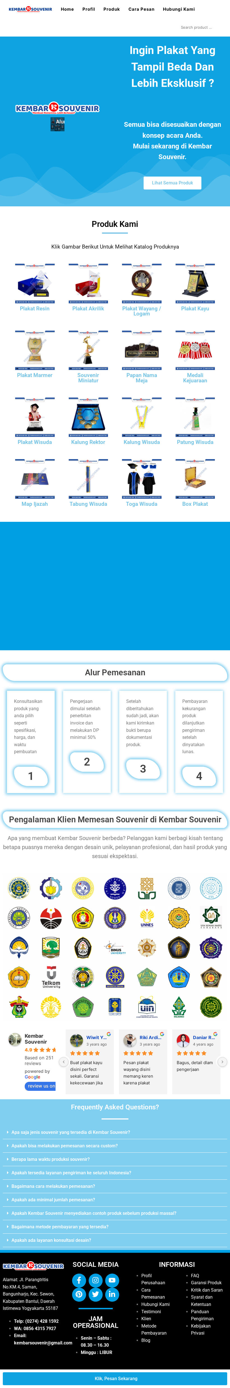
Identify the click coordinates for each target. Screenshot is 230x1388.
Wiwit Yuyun (97, 1037)
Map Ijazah (35, 504)
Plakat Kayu (195, 309)
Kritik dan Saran (207, 1290)
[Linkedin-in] (112, 1295)
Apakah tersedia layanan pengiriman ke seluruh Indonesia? (71, 1172)
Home (67, 9)
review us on (41, 1086)
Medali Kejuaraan (195, 378)
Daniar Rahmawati (204, 1037)
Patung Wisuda (195, 442)
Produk (112, 9)
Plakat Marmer (34, 375)
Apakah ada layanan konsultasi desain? (51, 1240)
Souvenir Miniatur (88, 378)
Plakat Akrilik (88, 309)
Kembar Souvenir (36, 1039)
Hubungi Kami (179, 9)
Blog (145, 1340)
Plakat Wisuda (35, 442)
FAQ (195, 1275)
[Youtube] (112, 1281)
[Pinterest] (79, 1295)
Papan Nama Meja (142, 378)
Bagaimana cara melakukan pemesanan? (53, 1186)
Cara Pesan (141, 9)
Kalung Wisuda (142, 442)
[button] (115, 1132)
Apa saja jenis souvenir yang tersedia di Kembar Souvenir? (71, 1132)
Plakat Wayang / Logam (141, 311)
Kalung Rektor (88, 442)
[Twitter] (96, 1295)
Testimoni (151, 1311)
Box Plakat (195, 504)
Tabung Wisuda (88, 504)
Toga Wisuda (141, 504)
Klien (146, 1318)
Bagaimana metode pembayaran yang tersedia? (60, 1226)
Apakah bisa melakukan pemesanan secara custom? (65, 1145)
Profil (88, 9)
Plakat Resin (35, 309)
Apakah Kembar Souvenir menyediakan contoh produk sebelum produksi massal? (94, 1213)
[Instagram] (96, 1281)
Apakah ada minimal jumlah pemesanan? (53, 1199)
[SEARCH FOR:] (200, 27)
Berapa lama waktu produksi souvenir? (51, 1159)
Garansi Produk (206, 1282)
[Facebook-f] (79, 1281)
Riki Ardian (151, 1037)
